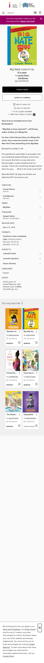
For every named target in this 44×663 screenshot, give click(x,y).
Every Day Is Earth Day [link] (29, 373)
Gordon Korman (13, 335)
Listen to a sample (22, 98)
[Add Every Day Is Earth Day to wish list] (36, 384)
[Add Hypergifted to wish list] (36, 425)
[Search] (3, 13)
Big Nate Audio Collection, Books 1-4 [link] (29, 332)
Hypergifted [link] (28, 415)
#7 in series (22, 73)
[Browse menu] (40, 12)
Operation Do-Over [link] (12, 332)
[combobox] (17, 13)
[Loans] (35, 13)
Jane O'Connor (31, 377)
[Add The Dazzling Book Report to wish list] (19, 425)
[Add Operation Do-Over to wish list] (19, 342)
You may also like (11, 303)
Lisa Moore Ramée (13, 377)
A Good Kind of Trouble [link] (12, 373)
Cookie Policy (8, 656)
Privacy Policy (30, 629)
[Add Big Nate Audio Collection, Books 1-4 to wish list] (36, 342)
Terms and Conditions (12, 629)
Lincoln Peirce (23, 76)
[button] (22, 90)
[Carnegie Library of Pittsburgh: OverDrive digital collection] (22, 5)
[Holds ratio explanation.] (34, 114)
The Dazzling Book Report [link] (12, 415)
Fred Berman (23, 78)
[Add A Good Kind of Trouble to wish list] (19, 384)
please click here (27, 21)
